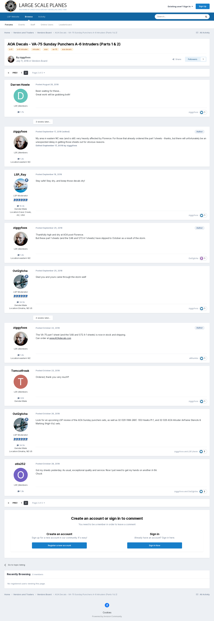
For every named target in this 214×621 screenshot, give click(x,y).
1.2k (22, 159)
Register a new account (59, 545)
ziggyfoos (25, 57)
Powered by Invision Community (107, 616)
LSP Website (13, 16)
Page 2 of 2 (38, 73)
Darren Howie (20, 84)
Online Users (47, 24)
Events (21, 24)
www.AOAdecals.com (60, 338)
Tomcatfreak (20, 370)
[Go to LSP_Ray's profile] (21, 186)
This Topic (193, 16)
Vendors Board (39, 61)
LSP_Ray (20, 174)
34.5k (22, 302)
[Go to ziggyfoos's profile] (11, 59)
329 (22, 398)
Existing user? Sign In (180, 6)
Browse (29, 16)
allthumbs (193, 358)
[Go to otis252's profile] (21, 475)
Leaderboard (65, 24)
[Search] (206, 16)
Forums (9, 24)
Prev (15, 73)
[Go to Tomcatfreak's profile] (21, 382)
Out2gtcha (193, 258)
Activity (41, 16)
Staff (33, 24)
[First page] (8, 73)
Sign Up (202, 6)
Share (177, 59)
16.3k (21, 206)
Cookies (107, 612)
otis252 (20, 464)
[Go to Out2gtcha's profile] (21, 282)
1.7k (22, 112)
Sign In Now (154, 545)
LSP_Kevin (193, 451)
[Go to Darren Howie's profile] (21, 96)
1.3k (22, 491)
